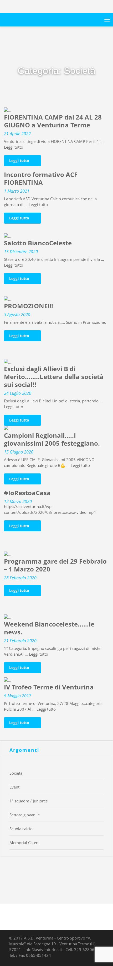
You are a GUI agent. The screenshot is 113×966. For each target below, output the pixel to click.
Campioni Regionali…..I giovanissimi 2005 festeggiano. (52, 439)
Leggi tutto (13, 147)
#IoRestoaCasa (27, 493)
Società (15, 773)
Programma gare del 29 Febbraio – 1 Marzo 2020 (55, 565)
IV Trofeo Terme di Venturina (49, 687)
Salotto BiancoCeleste (38, 243)
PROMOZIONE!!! (28, 306)
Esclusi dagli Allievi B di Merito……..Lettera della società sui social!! (54, 377)
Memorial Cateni (24, 842)
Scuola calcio (21, 828)
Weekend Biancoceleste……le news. (49, 628)
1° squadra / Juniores (28, 800)
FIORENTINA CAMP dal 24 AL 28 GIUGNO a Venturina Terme (53, 121)
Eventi (14, 787)
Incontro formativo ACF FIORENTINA (41, 179)
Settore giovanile (24, 814)
